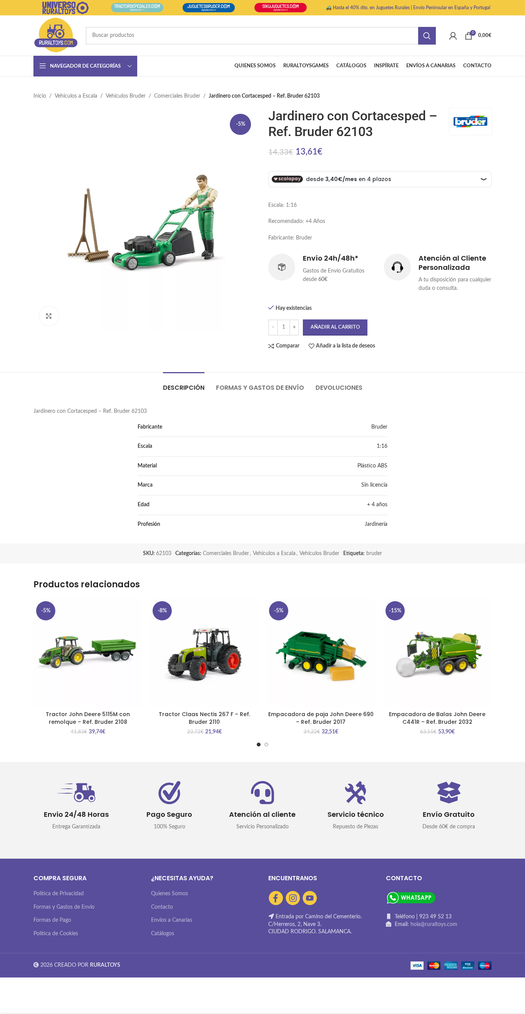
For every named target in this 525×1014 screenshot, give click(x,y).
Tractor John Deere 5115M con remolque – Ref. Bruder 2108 (88, 718)
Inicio (39, 96)
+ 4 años (377, 504)
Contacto (162, 907)
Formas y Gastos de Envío (64, 907)
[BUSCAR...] (427, 36)
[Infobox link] (322, 269)
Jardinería (376, 524)
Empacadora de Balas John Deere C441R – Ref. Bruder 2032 (437, 718)
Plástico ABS (372, 466)
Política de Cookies (55, 933)
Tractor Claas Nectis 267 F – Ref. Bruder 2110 (204, 718)
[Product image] (87, 652)
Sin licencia (374, 485)
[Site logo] (55, 35)
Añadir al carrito (335, 327)
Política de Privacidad (58, 893)
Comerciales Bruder (177, 96)
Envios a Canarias (171, 920)
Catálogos (162, 933)
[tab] (183, 384)
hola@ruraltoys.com (433, 924)
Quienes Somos (169, 893)
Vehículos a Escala (76, 96)
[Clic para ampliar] (48, 316)
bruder (374, 553)
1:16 (382, 446)
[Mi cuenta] (453, 35)
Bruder (379, 427)
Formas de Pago (52, 920)
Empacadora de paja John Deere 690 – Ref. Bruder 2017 (321, 718)
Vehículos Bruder (126, 96)
